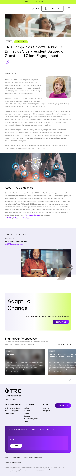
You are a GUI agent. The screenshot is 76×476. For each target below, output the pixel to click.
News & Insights (21, 41)
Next (70, 379)
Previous (66, 379)
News (52, 351)
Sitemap (7, 457)
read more (14, 371)
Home (8, 41)
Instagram (46, 411)
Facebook (26, 218)
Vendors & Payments (31, 419)
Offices (26, 413)
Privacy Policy (16, 457)
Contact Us (61, 322)
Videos (9, 351)
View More (63, 345)
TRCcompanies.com (32, 215)
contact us (63, 405)
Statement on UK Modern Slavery (13, 462)
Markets (26, 408)
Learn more (47, 2)
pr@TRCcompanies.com (14, 244)
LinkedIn (16, 218)
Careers (26, 421)
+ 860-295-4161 (10, 400)
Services (27, 411)
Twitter (9, 218)
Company (27, 416)
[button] (34, 8)
